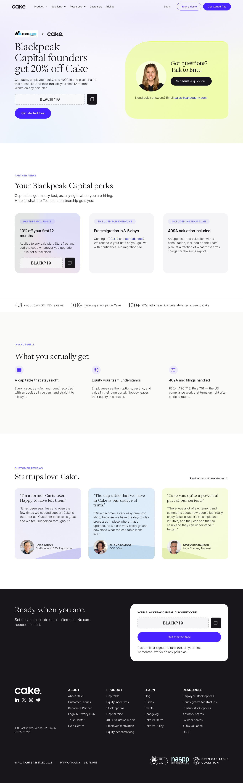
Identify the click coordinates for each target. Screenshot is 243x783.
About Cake (75, 696)
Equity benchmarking (120, 732)
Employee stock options (198, 696)
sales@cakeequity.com (191, 97)
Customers (96, 6)
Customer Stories (79, 702)
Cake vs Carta (153, 720)
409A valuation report (120, 720)
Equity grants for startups (200, 702)
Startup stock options (197, 708)
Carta (114, 239)
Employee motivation (120, 726)
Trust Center (76, 720)
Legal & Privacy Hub (81, 714)
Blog (147, 696)
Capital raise (114, 714)
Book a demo (189, 6)
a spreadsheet (133, 239)
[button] (41, 6)
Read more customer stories (207, 478)
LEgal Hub (90, 762)
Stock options (115, 708)
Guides (149, 702)
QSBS (186, 732)
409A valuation (193, 726)
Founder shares (193, 720)
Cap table (112, 696)
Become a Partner (80, 708)
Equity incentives (117, 702)
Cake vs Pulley (154, 726)
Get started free (217, 6)
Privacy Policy (70, 762)
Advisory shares (193, 714)
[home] (21, 6)
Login (167, 6)
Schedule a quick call (191, 81)
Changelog (151, 714)
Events (148, 708)
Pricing (110, 6)
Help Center (76, 726)
